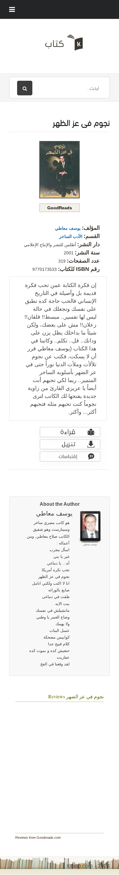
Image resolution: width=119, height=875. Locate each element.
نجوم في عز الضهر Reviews (76, 696)
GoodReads (59, 207)
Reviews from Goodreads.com (38, 837)
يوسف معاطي (68, 228)
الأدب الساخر (70, 236)
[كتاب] (59, 44)
